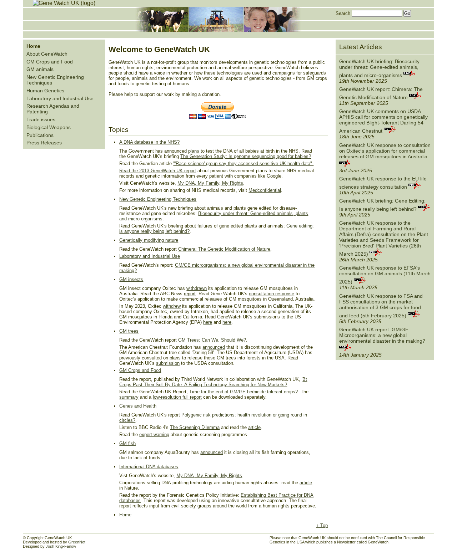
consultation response (271, 293)
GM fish (127, 443)
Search (343, 13)
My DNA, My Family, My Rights (210, 183)
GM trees (129, 331)
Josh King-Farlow (61, 546)
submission (168, 363)
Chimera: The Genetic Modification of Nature (224, 249)
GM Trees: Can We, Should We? (212, 340)
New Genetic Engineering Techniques (157, 199)
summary (129, 397)
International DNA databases (148, 466)
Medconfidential (264, 190)
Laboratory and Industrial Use (60, 98)
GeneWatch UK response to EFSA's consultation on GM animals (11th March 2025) (385, 275)
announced (213, 347)
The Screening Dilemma (195, 427)
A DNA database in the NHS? (149, 142)
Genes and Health (137, 406)
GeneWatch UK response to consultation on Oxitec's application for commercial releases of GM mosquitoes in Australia (385, 150)
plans (193, 151)
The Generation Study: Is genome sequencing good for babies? (245, 156)
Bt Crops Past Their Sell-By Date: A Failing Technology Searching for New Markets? (213, 382)
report (190, 170)
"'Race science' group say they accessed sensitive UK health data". (243, 163)
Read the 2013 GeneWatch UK (151, 170)
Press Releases (44, 142)
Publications (40, 135)
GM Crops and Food (49, 62)
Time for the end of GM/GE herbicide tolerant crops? (243, 391)
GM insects (131, 279)
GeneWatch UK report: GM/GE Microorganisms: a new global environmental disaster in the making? (382, 335)
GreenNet (76, 542)
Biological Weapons (48, 127)
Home (125, 514)
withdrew (172, 306)
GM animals (40, 69)
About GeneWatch (46, 54)
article (254, 427)
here (207, 322)
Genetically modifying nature (148, 240)
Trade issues (40, 119)
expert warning (154, 434)
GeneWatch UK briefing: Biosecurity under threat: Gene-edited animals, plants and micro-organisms (379, 68)
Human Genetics (45, 90)
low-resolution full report (177, 397)
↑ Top (322, 525)
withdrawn (196, 288)
